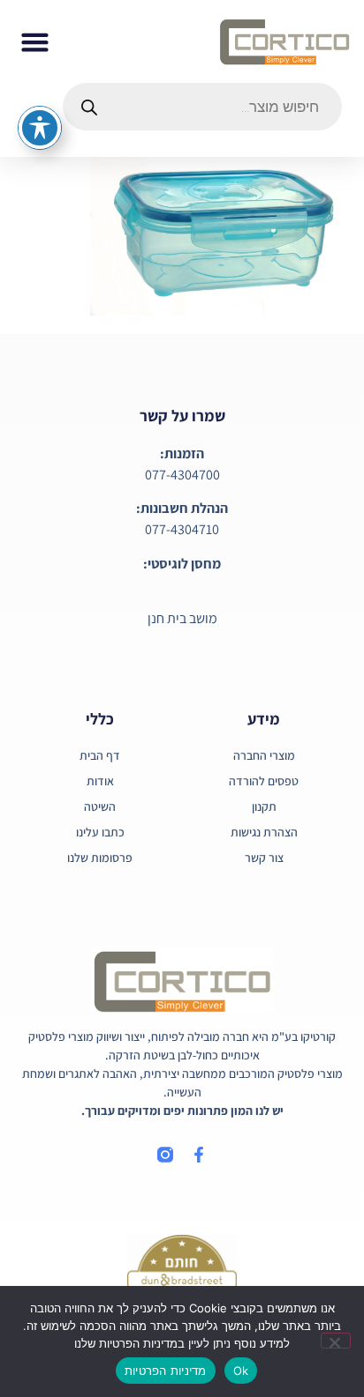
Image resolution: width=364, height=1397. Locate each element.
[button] (35, 41)
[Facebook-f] (199, 1155)
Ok (241, 1371)
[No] (336, 1341)
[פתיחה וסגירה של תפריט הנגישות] (40, 128)
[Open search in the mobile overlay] (202, 106)
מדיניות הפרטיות (166, 1371)
